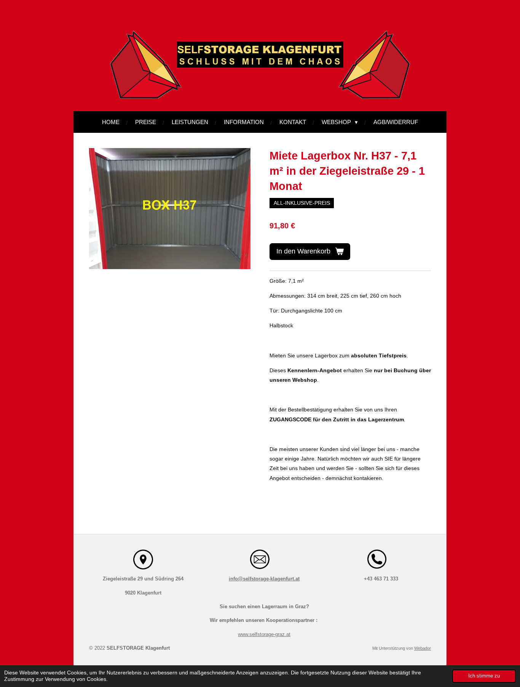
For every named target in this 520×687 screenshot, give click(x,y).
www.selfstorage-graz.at (264, 634)
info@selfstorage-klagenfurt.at (264, 579)
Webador (422, 648)
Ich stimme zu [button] (484, 676)
